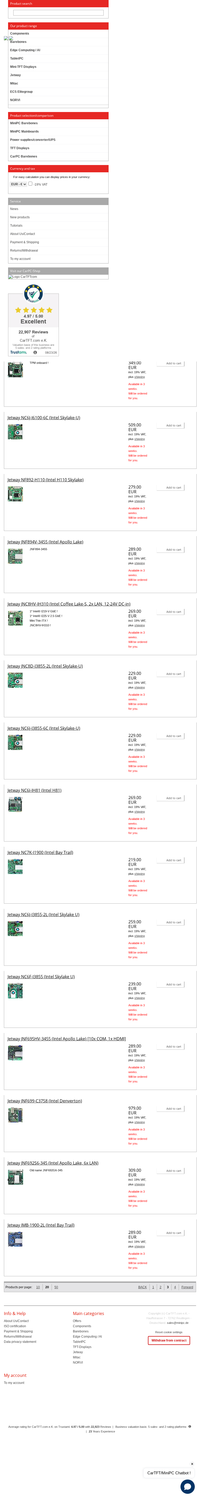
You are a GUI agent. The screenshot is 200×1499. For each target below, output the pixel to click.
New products (20, 217)
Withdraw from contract (169, 1340)
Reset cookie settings (169, 1332)
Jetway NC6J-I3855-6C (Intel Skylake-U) (44, 728)
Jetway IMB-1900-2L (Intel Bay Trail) (41, 1225)
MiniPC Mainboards (24, 131)
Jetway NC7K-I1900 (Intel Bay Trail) (40, 852)
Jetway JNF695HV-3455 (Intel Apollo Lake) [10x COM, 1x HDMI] (67, 1039)
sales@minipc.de (178, 1322)
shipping (139, 376)
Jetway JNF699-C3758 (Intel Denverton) (45, 1101)
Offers (77, 1321)
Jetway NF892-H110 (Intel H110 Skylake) (46, 480)
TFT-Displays (82, 1347)
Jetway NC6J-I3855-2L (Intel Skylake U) (43, 914)
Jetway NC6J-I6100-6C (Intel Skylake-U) (44, 417)
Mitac (76, 1357)
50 (56, 1287)
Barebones (81, 1331)
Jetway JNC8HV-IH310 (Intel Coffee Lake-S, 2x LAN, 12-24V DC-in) (69, 604)
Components (82, 1326)
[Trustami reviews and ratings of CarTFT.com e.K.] (58, 320)
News (14, 209)
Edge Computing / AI (87, 1336)
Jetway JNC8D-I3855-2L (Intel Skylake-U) (45, 666)
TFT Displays (19, 148)
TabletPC (79, 1342)
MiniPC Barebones (24, 123)
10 (38, 1287)
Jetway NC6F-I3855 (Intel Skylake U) (41, 976)
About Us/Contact (22, 234)
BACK (142, 1287)
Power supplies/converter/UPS (32, 140)
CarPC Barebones (23, 156)
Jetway (78, 1352)
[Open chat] (187, 1487)
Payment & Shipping (24, 242)
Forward (187, 1287)
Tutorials (16, 225)
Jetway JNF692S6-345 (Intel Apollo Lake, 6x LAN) (53, 1163)
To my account (20, 259)
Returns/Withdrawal (24, 250)
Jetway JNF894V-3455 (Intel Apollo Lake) (45, 542)
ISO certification (15, 1326)
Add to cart (173, 363)
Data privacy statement (20, 1342)
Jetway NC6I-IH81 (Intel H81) (34, 790)
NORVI (78, 1362)
